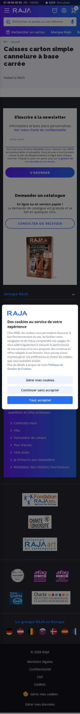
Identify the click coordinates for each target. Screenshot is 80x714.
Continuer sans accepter (40, 390)
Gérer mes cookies (40, 380)
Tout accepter (40, 400)
